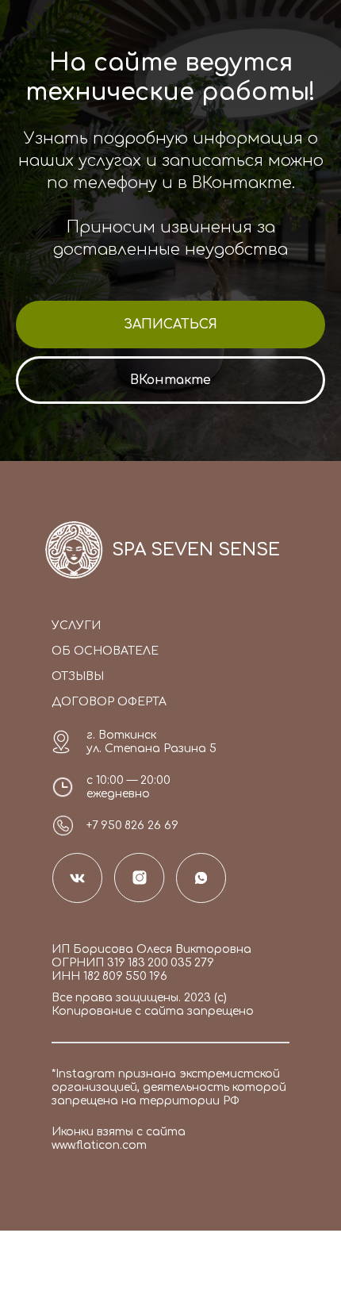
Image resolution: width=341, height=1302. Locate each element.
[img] (74, 549)
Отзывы (78, 676)
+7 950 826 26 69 (132, 826)
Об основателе (105, 651)
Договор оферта (109, 702)
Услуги (76, 626)
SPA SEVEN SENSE (196, 549)
